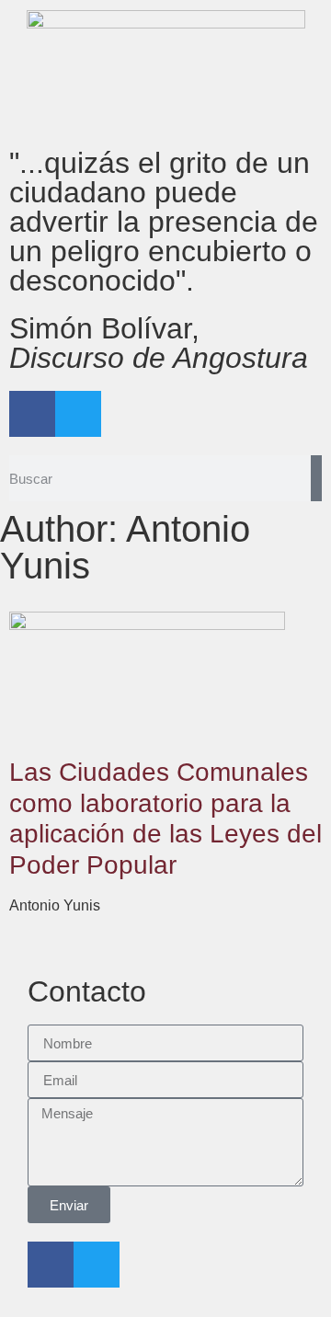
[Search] (316, 478)
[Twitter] (78, 414)
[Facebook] (32, 414)
